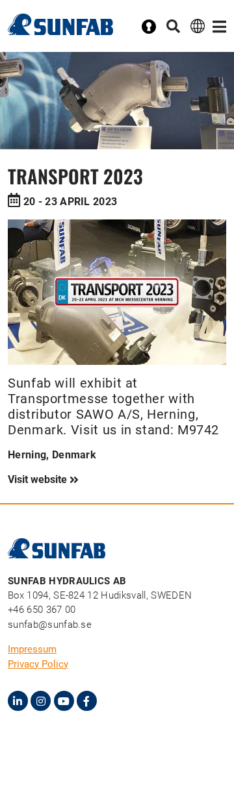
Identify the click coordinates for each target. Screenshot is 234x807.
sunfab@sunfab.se (50, 624)
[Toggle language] (197, 25)
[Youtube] (64, 701)
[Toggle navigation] (219, 27)
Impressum (32, 649)
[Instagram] (41, 701)
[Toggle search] (173, 27)
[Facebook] (87, 701)
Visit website (39, 479)
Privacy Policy (38, 664)
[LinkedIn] (18, 701)
